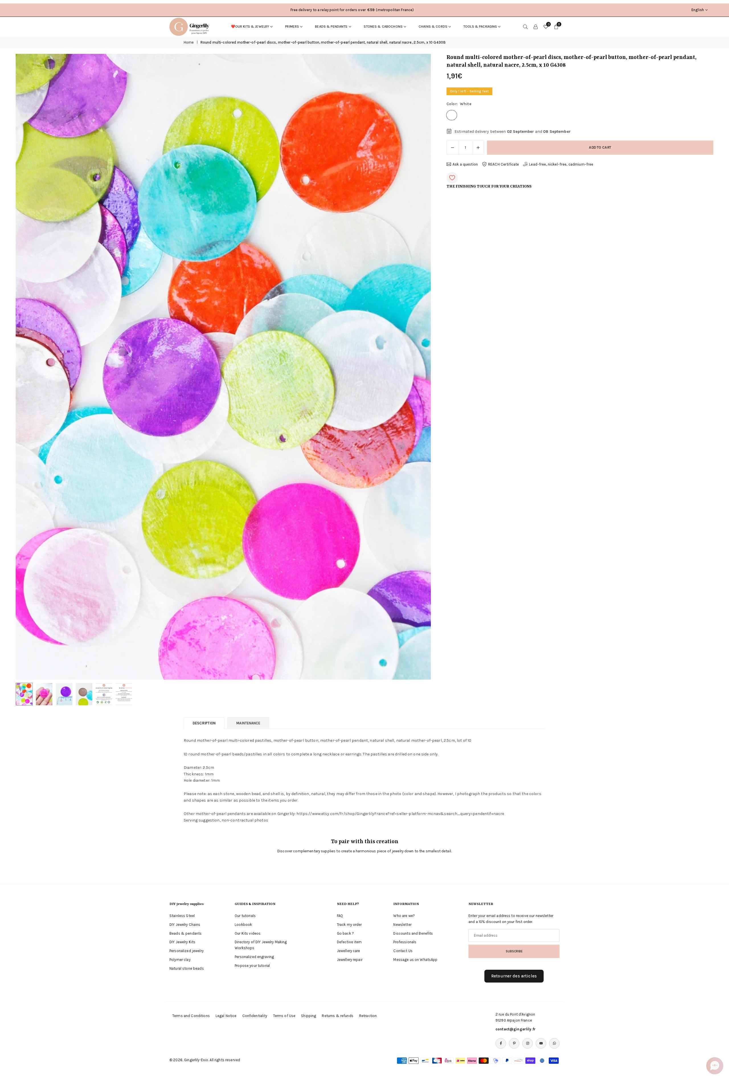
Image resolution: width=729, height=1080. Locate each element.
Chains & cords (433, 26)
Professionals (404, 942)
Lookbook (243, 924)
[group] (223, 367)
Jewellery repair (350, 959)
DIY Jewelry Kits (182, 942)
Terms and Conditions (191, 1016)
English (697, 10)
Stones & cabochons (383, 26)
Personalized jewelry (186, 951)
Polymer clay (180, 959)
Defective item (349, 942)
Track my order (349, 924)
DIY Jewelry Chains (184, 924)
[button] (417, 367)
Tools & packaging (480, 26)
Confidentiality (254, 1016)
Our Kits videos (248, 933)
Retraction (368, 1016)
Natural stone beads (186, 968)
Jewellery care (348, 951)
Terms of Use (284, 1016)
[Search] (525, 26)
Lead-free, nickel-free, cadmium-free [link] (561, 164)
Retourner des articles (514, 976)
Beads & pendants (331, 26)
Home (189, 42)
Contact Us (402, 951)
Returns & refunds (337, 1016)
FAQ (340, 916)
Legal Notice (226, 1016)
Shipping (308, 1016)
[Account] (536, 26)
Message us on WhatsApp (415, 959)
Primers (292, 26)
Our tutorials (245, 916)
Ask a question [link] (465, 164)
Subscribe (514, 951)
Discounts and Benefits (413, 933)
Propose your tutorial (252, 965)
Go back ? (345, 933)
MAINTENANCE (248, 723)
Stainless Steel (182, 916)
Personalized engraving (254, 957)
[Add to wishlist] (452, 178)
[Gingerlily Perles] (190, 26)
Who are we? (404, 916)
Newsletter (402, 924)
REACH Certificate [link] (503, 164)
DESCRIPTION (204, 723)
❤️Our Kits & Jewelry (250, 26)
